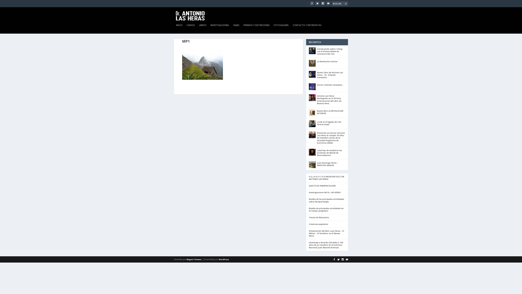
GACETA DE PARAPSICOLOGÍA (322, 185)
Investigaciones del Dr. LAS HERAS (325, 192)
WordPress (224, 259)
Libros (202, 25)
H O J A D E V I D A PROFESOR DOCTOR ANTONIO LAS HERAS (326, 177)
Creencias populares (318, 224)
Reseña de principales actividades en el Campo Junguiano (326, 209)
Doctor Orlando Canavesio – (330, 85)
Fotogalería (281, 25)
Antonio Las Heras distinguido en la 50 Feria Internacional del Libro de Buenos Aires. (329, 100)
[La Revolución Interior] (312, 63)
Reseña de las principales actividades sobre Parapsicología (326, 200)
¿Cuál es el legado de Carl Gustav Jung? (329, 123)
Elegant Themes (194, 259)
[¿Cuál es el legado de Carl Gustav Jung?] (312, 123)
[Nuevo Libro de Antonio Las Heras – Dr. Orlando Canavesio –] (312, 74)
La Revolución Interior (327, 61)
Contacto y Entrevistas (307, 25)
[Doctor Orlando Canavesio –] (312, 86)
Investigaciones (219, 25)
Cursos (191, 25)
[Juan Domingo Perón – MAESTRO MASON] (312, 164)
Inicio (179, 25)
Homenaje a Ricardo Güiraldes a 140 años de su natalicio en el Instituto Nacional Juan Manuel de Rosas (326, 245)
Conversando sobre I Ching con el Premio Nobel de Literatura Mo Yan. (329, 51)
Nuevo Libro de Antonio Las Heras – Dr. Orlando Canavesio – (330, 75)
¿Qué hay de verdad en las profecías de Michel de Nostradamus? (329, 153)
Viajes (236, 25)
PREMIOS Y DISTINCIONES (256, 25)
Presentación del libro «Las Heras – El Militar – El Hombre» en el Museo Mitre (326, 233)
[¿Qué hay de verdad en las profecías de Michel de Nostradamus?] (312, 152)
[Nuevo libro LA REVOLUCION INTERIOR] (312, 112)
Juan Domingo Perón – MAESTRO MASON (327, 164)
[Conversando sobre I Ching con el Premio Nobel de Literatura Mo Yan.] (312, 50)
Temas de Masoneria (319, 217)
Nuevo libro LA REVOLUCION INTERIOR (330, 112)
